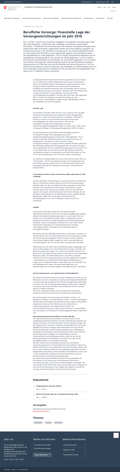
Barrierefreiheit (23, 469)
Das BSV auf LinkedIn (43, 448)
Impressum (15, 469)
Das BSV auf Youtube (43, 445)
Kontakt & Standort (70, 445)
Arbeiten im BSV (69, 450)
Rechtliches (7, 469)
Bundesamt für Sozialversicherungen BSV (38, 7)
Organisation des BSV (70, 455)
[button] (12, 18)
